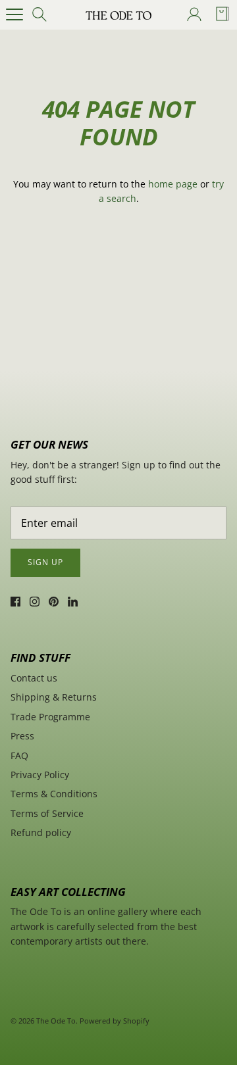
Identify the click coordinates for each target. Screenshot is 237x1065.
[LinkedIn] (73, 602)
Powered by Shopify (114, 1021)
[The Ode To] (118, 14)
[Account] (193, 14)
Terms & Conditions (54, 793)
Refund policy (41, 832)
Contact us (34, 678)
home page (173, 184)
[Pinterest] (54, 602)
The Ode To (56, 1021)
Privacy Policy (40, 774)
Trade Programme (50, 716)
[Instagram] (35, 602)
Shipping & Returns (54, 697)
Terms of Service (47, 813)
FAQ (19, 755)
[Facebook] (15, 602)
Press (22, 736)
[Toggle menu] (14, 14)
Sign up (45, 562)
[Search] (43, 14)
